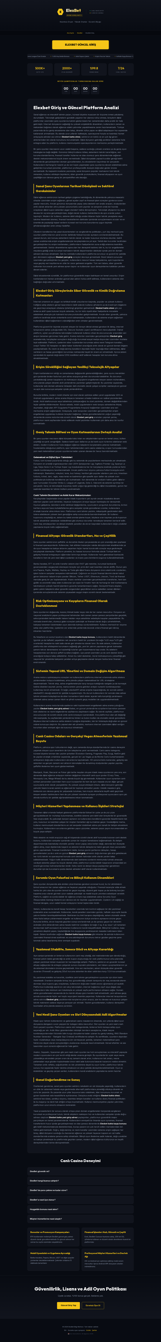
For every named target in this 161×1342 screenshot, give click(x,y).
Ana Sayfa (70, 33)
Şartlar (94, 1330)
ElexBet (79, 33)
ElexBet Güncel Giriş (80, 44)
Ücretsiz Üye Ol (93, 1305)
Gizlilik (88, 1330)
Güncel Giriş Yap (68, 1305)
